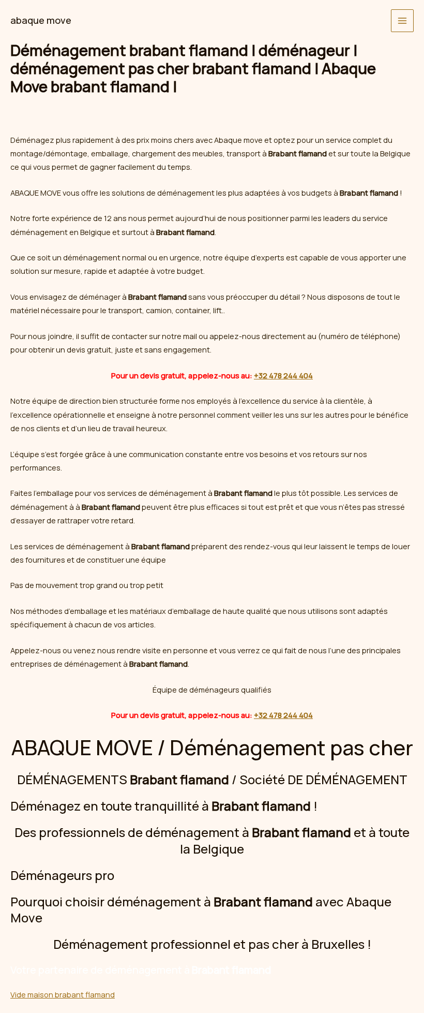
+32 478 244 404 (283, 375)
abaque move (40, 20)
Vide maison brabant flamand (62, 994)
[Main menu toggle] (402, 20)
